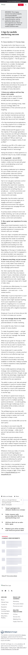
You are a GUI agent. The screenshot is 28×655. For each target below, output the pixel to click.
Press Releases (5, 613)
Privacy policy (4, 647)
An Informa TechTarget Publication (14, 1)
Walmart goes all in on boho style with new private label (14, 529)
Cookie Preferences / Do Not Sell (10, 649)
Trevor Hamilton (8, 42)
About (2, 600)
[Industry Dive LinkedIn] (2, 590)
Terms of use (12, 647)
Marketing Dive (17, 619)
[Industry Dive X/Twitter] (8, 590)
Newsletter (4, 607)
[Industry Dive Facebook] (5, 590)
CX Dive (15, 614)
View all (4, 576)
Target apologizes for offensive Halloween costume (15, 509)
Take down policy (21, 647)
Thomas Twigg (20, 42)
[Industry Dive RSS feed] (11, 590)
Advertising (16, 601)
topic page (10, 24)
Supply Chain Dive (18, 621)
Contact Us (4, 604)
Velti (2, 468)
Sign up (20, 4)
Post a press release (12, 576)
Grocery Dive (16, 616)
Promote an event (18, 606)
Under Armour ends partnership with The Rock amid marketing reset (14, 516)
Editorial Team (5, 602)
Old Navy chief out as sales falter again (14, 523)
